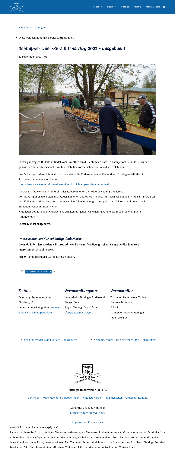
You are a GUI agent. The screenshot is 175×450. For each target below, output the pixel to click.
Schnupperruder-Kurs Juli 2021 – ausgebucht (50, 339)
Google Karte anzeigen (78, 312)
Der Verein (33, 397)
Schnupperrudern (41, 312)
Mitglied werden (92, 397)
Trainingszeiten (113, 397)
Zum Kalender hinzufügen (38, 272)
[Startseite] (16, 6)
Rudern (110, 6)
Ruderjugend (50, 397)
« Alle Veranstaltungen (32, 27)
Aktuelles (125, 6)
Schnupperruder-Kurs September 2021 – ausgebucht (125, 339)
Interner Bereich (152, 6)
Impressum (79, 422)
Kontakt (137, 6)
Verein (96, 6)
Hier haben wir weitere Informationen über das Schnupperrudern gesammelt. (64, 184)
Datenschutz (95, 422)
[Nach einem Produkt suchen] (164, 7)
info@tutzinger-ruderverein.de (87, 412)
